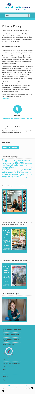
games (26, 163)
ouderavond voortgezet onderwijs (11, 363)
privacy (22, 172)
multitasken (20, 165)
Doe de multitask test (8, 344)
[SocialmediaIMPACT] (17, 9)
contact (4, 369)
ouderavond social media (9, 360)
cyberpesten (24, 160)
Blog (4, 160)
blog (4, 380)
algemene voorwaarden (8, 388)
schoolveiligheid (17, 174)
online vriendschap (13, 170)
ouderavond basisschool (9, 366)
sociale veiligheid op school (17, 175)
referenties (5, 376)
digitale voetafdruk (8, 163)
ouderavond (27, 169)
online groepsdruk (8, 167)
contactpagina (5, 98)
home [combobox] (7, 15)
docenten (19, 162)
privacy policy (26, 388)
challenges (15, 161)
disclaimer (19, 388)
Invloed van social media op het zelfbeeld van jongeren (11, 340)
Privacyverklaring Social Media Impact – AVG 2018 (17, 118)
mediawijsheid (9, 165)
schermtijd (27, 172)
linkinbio (30, 163)
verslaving (23, 177)
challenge (9, 161)
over (4, 373)
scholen (6, 174)
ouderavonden (7, 172)
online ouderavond (18, 167)
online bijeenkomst (27, 165)
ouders (17, 171)
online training (25, 167)
